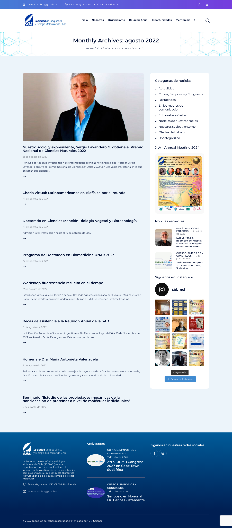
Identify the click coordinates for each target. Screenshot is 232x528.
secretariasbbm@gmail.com (43, 491)
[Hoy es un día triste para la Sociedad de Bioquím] (162, 358)
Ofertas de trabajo (172, 132)
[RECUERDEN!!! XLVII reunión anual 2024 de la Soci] (162, 341)
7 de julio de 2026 (117, 457)
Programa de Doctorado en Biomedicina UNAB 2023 (68, 255)
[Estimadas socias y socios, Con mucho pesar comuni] (179, 324)
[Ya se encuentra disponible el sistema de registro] (196, 358)
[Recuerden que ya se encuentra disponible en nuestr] (196, 341)
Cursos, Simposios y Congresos (181, 94)
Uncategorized (169, 138)
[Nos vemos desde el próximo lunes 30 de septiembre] (196, 307)
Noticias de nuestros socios (178, 121)
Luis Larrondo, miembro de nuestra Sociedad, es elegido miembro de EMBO (189, 242)
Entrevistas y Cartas (172, 115)
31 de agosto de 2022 (35, 156)
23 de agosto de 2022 (35, 226)
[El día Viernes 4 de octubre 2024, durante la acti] (162, 324)
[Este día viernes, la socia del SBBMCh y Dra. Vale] (196, 324)
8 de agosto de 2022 (35, 365)
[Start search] (207, 20)
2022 (99, 48)
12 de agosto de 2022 (35, 289)
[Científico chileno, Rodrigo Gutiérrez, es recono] (179, 358)
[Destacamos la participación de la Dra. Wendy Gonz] (162, 307)
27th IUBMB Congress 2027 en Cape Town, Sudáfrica (189, 265)
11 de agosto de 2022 (35, 327)
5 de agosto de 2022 (34, 407)
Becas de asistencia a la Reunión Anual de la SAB (66, 321)
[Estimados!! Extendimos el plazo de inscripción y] (179, 341)
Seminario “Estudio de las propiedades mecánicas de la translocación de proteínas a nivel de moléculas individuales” (76, 399)
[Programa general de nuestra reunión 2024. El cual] (179, 307)
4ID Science (95, 520)
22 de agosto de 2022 (35, 261)
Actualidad (167, 88)
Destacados (167, 99)
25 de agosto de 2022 (35, 198)
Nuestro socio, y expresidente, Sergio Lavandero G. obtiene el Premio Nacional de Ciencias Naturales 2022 (83, 149)
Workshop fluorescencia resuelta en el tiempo (63, 283)
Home (90, 48)
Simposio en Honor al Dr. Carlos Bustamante (126, 498)
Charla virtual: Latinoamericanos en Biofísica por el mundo (74, 193)
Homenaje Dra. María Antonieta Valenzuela (60, 359)
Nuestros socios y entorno (177, 126)
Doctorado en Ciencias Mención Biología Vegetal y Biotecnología (80, 221)
